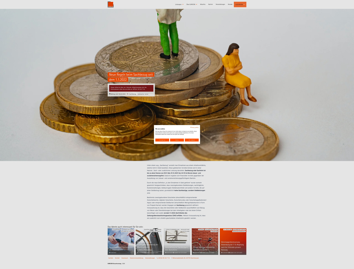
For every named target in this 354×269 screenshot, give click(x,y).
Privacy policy (194, 127)
